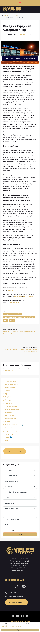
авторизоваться (8, 370)
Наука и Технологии (12, 409)
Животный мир (10, 387)
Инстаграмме (28, 296)
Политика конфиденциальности (20, 621)
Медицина (8, 403)
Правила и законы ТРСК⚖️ (14, 425)
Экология (8, 440)
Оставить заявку (14, 451)
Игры (6, 394)
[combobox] (20, 470)
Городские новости (11, 384)
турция (11, 320)
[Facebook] (22, 616)
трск (5, 320)
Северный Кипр (10, 428)
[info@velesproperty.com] (6, 596)
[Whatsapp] (16, 586)
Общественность (11, 418)
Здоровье (8, 391)
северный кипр (29, 317)
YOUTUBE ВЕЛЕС (14, 303)
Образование (9, 415)
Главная (5, 15)
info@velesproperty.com (16, 596)
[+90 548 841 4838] (6, 593)
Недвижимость (10, 412)
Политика (8, 422)
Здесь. (10, 290)
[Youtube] (17, 616)
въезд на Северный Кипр (12, 314)
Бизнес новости (10, 381)
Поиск (20, 534)
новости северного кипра (13, 317)
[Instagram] (12, 616)
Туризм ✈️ (8, 437)
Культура (8, 400)
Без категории (14, 15)
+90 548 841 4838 (14, 593)
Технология (9, 434)
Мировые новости (11, 406)
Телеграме (18, 296)
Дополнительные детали (21, 530)
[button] (37, 624)
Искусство (8, 397)
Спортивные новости (12, 431)
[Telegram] (23, 586)
